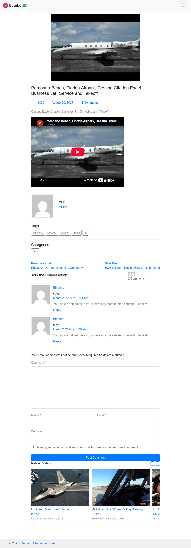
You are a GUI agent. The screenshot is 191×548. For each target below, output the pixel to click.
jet (85, 232)
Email (102, 415)
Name (36, 415)
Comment (38, 362)
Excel (76, 232)
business (38, 232)
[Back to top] (10, 526)
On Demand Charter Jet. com (35, 543)
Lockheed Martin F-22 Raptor (50, 509)
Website (36, 431)
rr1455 (40, 102)
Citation (64, 232)
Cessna (51, 232)
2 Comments (89, 102)
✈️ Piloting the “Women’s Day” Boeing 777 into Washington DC (134, 509)
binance (58, 287)
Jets (35, 251)
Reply (57, 310)
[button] (153, 463)
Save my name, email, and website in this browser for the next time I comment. (87, 447)
